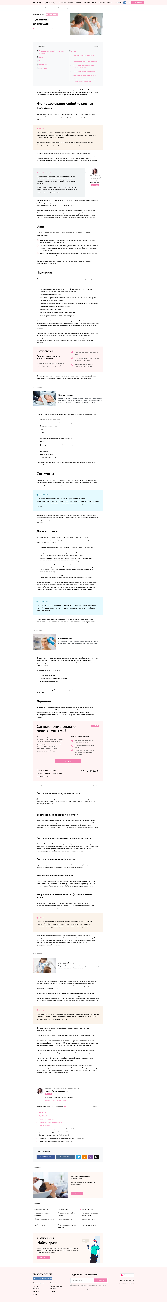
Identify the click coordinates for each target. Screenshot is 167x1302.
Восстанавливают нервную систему (86, 62)
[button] (34, 3)
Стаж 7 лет (95, 185)
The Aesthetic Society (45, 1119)
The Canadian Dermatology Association (50, 1122)
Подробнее (77, 1193)
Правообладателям (39, 1283)
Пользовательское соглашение (56, 1287)
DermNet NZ (43, 1112)
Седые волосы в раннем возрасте (42, 1214)
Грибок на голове (40, 1225)
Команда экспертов (36, 1287)
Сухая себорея (65, 638)
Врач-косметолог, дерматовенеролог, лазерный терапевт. (95, 177)
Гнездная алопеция (88, 1219)
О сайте (52, 1291)
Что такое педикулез (65, 1219)
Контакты (36, 1291)
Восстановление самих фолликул (85, 71)
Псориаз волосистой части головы (67, 1214)
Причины (42, 61)
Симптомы (43, 65)
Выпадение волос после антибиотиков (80, 1177)
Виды (41, 57)
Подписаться (100, 1280)
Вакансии (53, 1283)
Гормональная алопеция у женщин (67, 1226)
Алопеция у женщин (89, 1225)
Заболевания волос (50, 8)
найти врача (68, 761)
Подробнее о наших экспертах (55, 1101)
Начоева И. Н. (51, 29)
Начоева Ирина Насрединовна (95, 182)
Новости (35, 1294)
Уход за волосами (38, 8)
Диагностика (43, 68)
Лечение (74, 51)
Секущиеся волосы (67, 395)
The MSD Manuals (44, 1126)
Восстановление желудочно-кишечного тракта (84, 66)
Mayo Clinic (42, 1116)
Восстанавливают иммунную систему (84, 56)
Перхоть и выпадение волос (44, 1219)
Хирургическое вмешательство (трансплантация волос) (85, 80)
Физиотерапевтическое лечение (85, 75)
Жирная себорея (66, 962)
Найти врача (138, 2)
